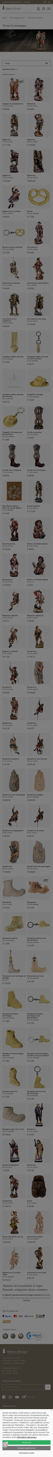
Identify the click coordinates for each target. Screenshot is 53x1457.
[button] (5, 1444)
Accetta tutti (26, 1442)
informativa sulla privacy (27, 1437)
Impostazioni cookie (26, 1453)
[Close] (7, 1443)
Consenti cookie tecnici (26, 1448)
